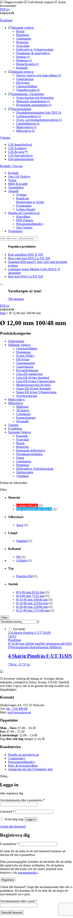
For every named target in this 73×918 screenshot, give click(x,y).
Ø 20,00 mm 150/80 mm (32, 606)
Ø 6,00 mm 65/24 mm (30, 592)
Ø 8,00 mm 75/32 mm (30, 596)
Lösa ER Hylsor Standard (32, 377)
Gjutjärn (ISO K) (27, 505)
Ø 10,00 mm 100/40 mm (32, 599)
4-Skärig (21, 560)
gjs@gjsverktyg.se (19, 712)
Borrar (20, 443)
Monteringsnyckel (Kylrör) (33, 385)
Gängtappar (23, 461)
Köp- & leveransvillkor (23, 765)
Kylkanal (14, 548)
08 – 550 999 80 (16, 708)
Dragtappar (23, 352)
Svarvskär (22, 439)
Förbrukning (16, 341)
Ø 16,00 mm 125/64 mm (32, 603)
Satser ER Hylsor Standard (33, 388)
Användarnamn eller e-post (18, 901)
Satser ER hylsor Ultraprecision (36, 392)
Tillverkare (16, 517)
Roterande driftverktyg (30, 450)
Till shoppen (16, 299)
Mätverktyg (15, 403)
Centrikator (23, 414)
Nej (18, 557)
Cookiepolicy (16, 758)
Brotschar (22, 446)
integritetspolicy (28, 872)
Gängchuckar (24, 366)
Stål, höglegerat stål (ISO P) (34, 509)
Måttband (22, 406)
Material (14, 497)
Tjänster (13, 425)
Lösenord (7, 811)
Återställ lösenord (12, 912)
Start (3, 313)
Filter (5, 617)
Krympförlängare (27, 370)
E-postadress (9, 844)
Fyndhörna (15, 428)
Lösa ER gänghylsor (29, 374)
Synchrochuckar (26, 396)
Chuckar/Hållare (26, 348)
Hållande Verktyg (19, 345)
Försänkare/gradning (29, 454)
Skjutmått (22, 421)
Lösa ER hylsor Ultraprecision (35, 381)
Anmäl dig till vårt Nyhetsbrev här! (30, 769)
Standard (22, 541)
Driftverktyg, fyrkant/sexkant (34, 468)
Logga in (31, 819)
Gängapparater (25, 363)
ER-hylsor (22, 359)
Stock (20, 525)
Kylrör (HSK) (25, 355)
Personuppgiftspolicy (21, 762)
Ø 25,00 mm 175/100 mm (32, 610)
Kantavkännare (26, 417)
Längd (12, 533)
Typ (11, 568)
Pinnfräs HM (24, 576)
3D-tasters (22, 410)
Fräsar (20, 457)
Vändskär (22, 476)
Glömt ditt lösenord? (13, 826)
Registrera (8, 879)
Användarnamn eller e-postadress (22, 800)
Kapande (22, 436)
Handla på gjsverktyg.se (23, 754)
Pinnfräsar (22, 465)
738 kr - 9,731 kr (19, 664)
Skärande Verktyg (19, 432)
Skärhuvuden (24, 472)
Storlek (13, 584)
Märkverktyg (16, 399)
